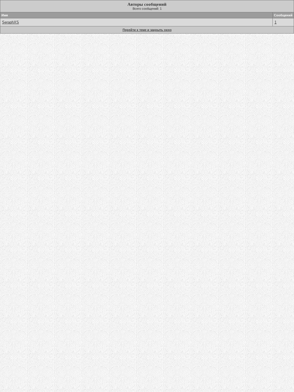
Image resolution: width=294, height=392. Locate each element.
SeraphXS (10, 22)
